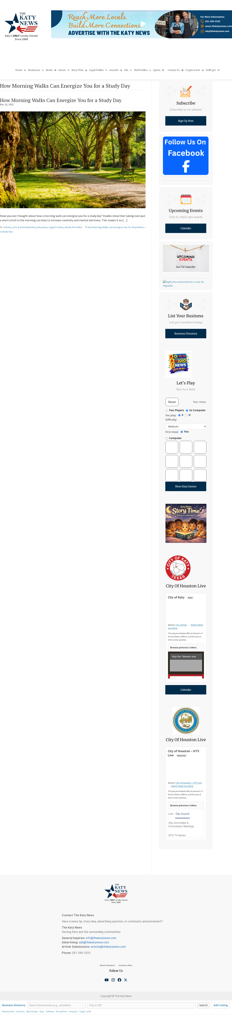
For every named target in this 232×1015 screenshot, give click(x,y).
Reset (172, 402)
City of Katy (181, 624)
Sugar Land (85, 1011)
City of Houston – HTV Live (189, 782)
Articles (7, 227)
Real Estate (32, 1011)
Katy (42, 1011)
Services (20, 1011)
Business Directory (13, 1005)
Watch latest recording (182, 786)
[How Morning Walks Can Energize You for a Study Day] (73, 159)
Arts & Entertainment (24, 227)
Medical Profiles (73, 227)
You (186, 431)
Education (42, 227)
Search (203, 1005)
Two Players (176, 410)
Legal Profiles (56, 227)
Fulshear (50, 1011)
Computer (175, 438)
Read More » (139, 227)
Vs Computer (197, 410)
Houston (73, 1011)
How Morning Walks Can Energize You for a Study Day (60, 100)
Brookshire (61, 1011)
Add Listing (221, 1005)
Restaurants (8, 1011)
